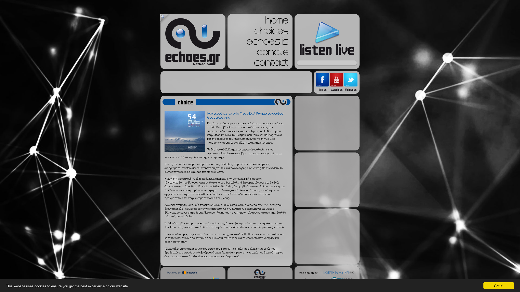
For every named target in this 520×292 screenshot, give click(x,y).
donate (272, 53)
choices (271, 32)
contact (271, 64)
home (276, 21)
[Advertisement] (236, 82)
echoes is (267, 43)
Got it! (498, 285)
